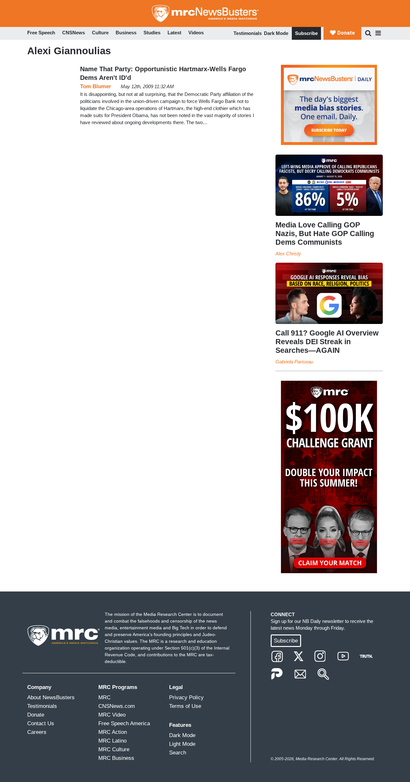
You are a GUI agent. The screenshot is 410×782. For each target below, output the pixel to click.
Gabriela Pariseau (294, 361)
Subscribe (306, 33)
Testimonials (248, 33)
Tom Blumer (95, 86)
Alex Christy (288, 253)
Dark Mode (276, 33)
